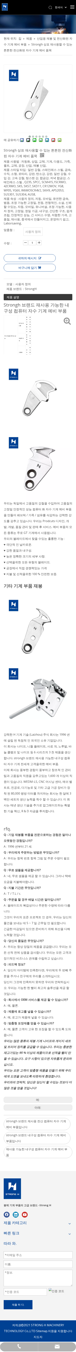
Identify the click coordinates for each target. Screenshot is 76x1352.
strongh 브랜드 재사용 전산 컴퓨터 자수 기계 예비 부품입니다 (36, 1124)
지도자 (38, 1337)
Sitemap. (42, 1331)
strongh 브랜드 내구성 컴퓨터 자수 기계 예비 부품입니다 (36, 1138)
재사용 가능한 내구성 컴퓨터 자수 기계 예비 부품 (36, 1152)
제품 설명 (13, 297)
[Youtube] (25, 1215)
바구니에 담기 (27, 268)
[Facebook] (7, 1215)
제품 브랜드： (15, 289)
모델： (10, 284)
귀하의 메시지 (27, 258)
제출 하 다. (18, 1304)
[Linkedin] (16, 1215)
